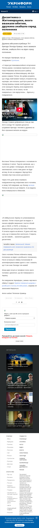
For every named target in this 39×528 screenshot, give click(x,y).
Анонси (29, 7)
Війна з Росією (28, 298)
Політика (9, 444)
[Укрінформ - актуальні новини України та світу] (19, 3)
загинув (31, 185)
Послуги (8, 7)
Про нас (9, 474)
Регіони (9, 455)
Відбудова (10, 441)
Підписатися (10, 329)
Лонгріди (23, 455)
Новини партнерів (23, 459)
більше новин (19, 341)
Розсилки (10, 512)
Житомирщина (18, 298)
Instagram (5, 337)
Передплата (11, 480)
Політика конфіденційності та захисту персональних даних (12, 499)
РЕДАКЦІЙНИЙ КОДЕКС (11, 509)
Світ (8, 453)
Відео (21, 447)
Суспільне (15, 60)
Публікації (23, 439)
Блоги (22, 450)
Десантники (9, 298)
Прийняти (19, 525)
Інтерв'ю (23, 441)
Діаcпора (10, 464)
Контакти (10, 477)
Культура (10, 461)
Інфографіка (24, 453)
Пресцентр (22, 7)
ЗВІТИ (9, 505)
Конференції (24, 462)
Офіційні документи (23, 466)
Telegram (29, 336)
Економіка (10, 447)
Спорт (9, 466)
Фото (21, 444)
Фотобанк (15, 7)
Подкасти (23, 436)
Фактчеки (10, 450)
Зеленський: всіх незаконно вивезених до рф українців (18, 247)
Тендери (9, 490)
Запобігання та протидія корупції (12, 493)
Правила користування (11, 486)
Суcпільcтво (10, 458)
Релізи (22, 469)
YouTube (14, 337)
